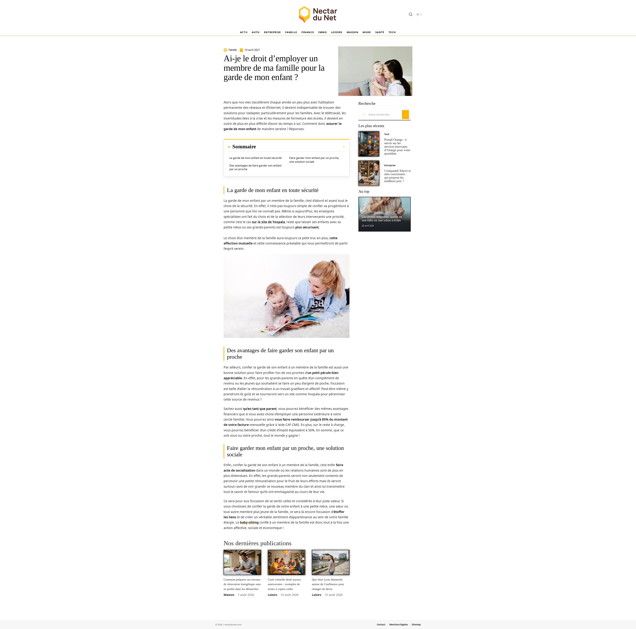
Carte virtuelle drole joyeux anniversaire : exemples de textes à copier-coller (284, 584)
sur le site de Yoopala (268, 222)
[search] (410, 14)
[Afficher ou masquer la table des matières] (300, 147)
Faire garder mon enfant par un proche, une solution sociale (314, 159)
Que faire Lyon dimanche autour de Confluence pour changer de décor (328, 584)
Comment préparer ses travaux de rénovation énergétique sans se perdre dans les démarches (242, 584)
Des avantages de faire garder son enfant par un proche (255, 167)
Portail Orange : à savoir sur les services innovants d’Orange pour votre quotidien (397, 146)
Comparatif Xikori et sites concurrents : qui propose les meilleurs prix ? (397, 176)
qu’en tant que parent (260, 409)
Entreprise (390, 165)
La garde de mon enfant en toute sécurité (255, 158)
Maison (229, 594)
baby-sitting (249, 522)
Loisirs (272, 594)
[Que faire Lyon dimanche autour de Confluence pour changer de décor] (330, 562)
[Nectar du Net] (318, 14)
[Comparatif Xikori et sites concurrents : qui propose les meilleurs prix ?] (369, 173)
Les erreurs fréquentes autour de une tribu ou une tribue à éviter (382, 218)
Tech (386, 134)
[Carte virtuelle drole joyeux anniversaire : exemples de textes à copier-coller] (286, 562)
